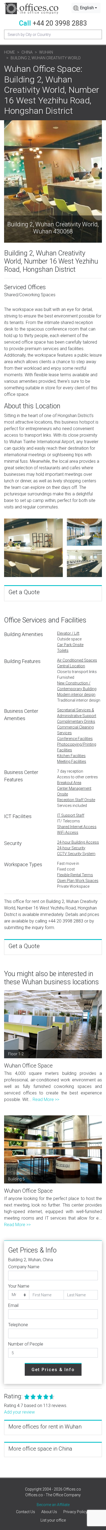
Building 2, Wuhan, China (30, 1259)
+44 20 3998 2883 (60, 23)
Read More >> (46, 1099)
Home (9, 52)
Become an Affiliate (53, 1505)
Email (13, 1305)
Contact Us (25, 1512)
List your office (53, 1520)
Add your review (19, 1412)
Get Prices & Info (53, 1369)
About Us (49, 1512)
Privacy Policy (75, 1512)
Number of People (25, 1344)
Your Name (18, 1286)
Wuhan (46, 52)
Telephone (18, 1324)
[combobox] (86, 8)
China (27, 52)
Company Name (23, 1266)
